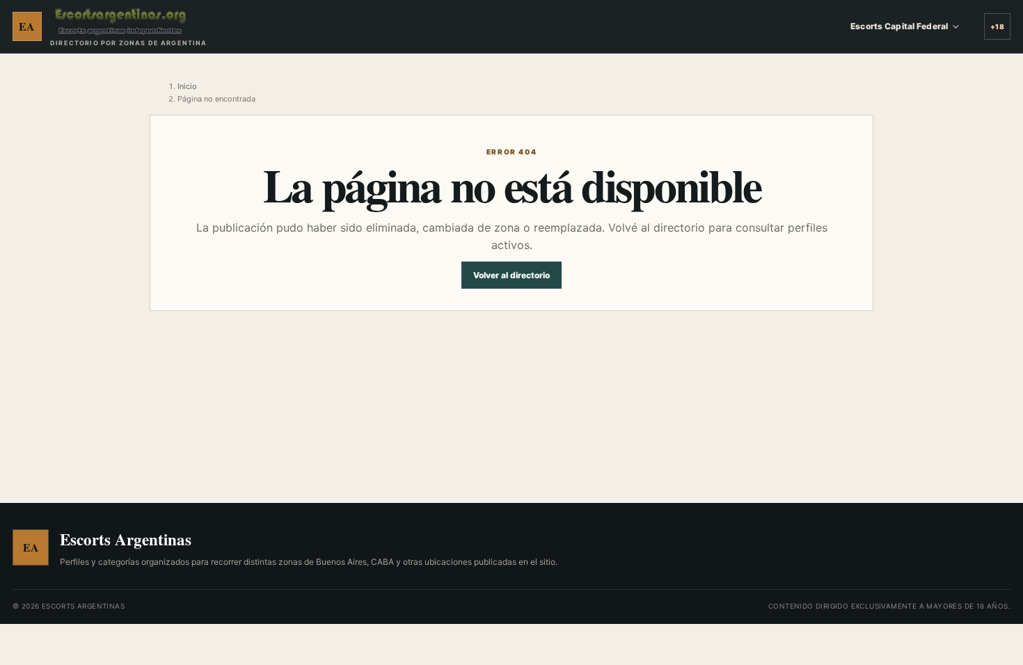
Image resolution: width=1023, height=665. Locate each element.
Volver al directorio (511, 275)
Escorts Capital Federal (899, 26)
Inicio (187, 86)
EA (27, 26)
